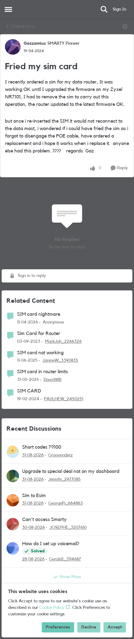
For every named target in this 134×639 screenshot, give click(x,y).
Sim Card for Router (38, 333)
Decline (88, 627)
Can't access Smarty (44, 519)
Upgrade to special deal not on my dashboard (70, 471)
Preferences (58, 627)
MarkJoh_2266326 (63, 341)
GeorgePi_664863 (65, 503)
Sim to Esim (34, 495)
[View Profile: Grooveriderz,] (13, 452)
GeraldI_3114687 (65, 559)
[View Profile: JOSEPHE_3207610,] (13, 524)
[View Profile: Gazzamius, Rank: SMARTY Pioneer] (13, 47)
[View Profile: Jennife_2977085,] (13, 476)
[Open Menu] (125, 26)
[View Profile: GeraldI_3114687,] (13, 548)
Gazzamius (35, 43)
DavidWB (52, 380)
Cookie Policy (51, 607)
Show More (70, 577)
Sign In (119, 9)
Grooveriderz (60, 455)
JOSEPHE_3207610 (68, 527)
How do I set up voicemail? (50, 543)
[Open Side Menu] (8, 9)
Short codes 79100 (41, 447)
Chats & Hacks (23, 26)
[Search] (104, 9)
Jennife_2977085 (64, 479)
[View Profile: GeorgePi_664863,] (13, 500)
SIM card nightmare (38, 314)
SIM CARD (29, 390)
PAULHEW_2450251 (63, 399)
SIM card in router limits (42, 371)
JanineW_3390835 (60, 360)
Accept (115, 627)
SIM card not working (40, 352)
